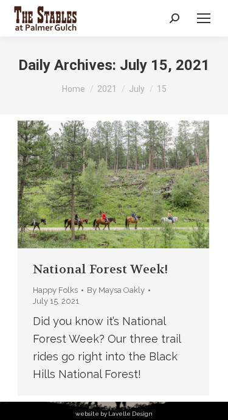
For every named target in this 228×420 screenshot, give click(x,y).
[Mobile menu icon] (204, 18)
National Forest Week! (100, 269)
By (116, 290)
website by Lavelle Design (114, 413)
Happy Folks (55, 290)
